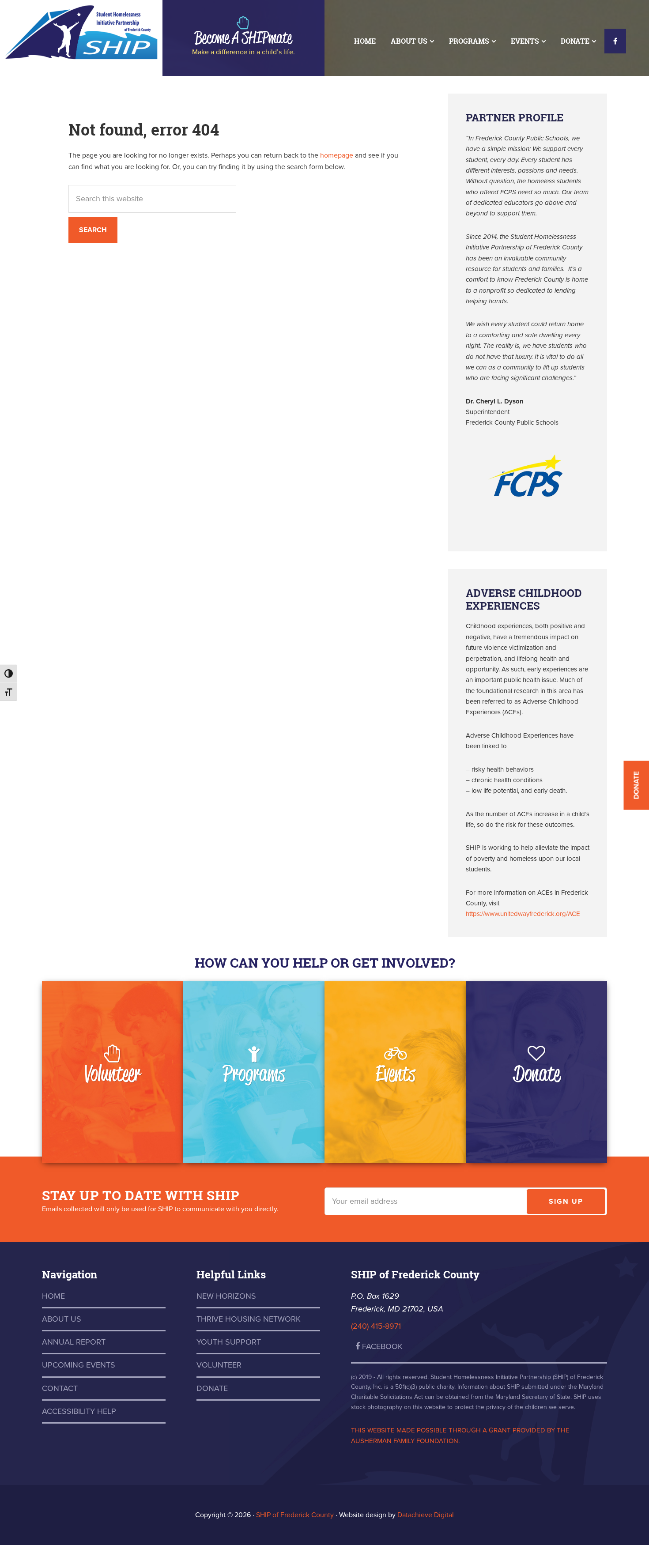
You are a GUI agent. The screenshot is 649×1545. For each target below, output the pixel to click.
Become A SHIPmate (243, 37)
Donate (536, 1073)
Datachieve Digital (425, 1515)
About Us (61, 1319)
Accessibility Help (79, 1411)
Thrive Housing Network (248, 1319)
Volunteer (112, 1073)
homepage (336, 155)
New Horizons (226, 1296)
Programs (254, 1073)
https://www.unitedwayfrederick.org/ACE (523, 914)
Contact (60, 1388)
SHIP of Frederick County (81, 30)
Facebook (381, 1346)
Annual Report (74, 1342)
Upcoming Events (78, 1365)
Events (395, 1073)
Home (53, 1296)
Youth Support (228, 1342)
